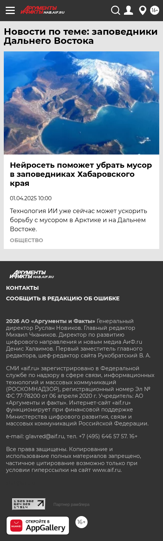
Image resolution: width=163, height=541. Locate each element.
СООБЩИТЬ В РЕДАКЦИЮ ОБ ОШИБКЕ (62, 298)
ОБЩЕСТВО (26, 240)
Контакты (22, 287)
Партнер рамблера (71, 504)
